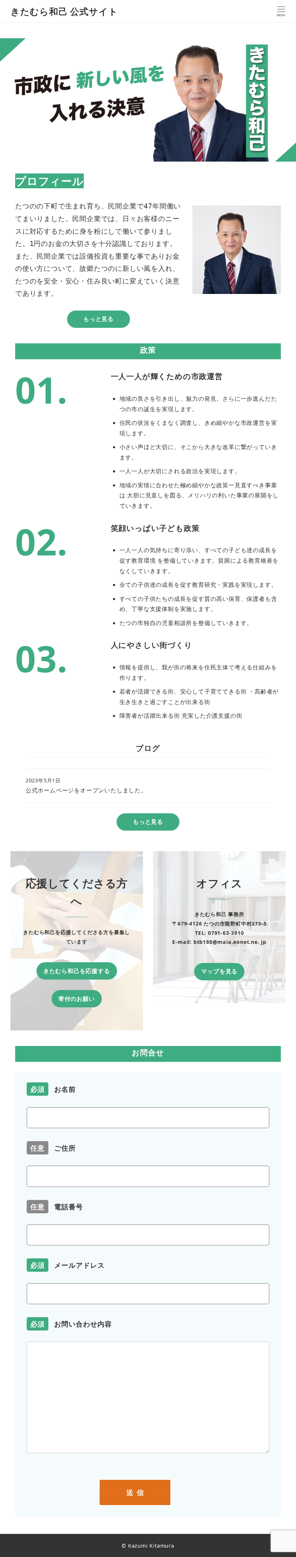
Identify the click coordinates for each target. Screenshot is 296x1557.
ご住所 (53, 1148)
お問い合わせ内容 (71, 1324)
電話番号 (56, 1206)
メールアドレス (67, 1265)
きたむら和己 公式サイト (64, 11)
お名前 (53, 1089)
